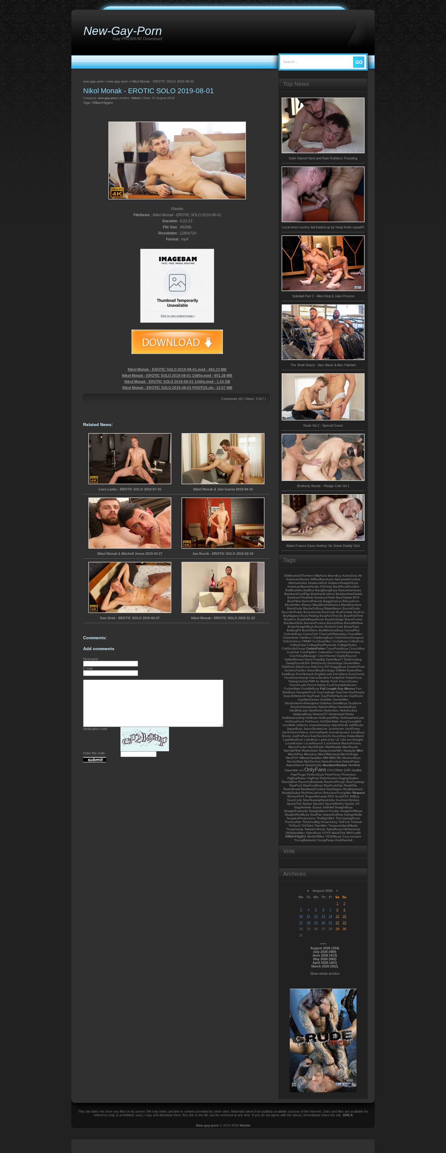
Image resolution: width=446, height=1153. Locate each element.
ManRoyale (350, 747)
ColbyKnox (356, 641)
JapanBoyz (294, 728)
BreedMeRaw (353, 623)
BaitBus (308, 590)
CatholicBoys (293, 634)
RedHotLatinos (311, 792)
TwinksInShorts (314, 829)
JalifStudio (356, 725)
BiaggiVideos (332, 601)
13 (323, 916)
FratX (334, 681)
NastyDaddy (313, 765)
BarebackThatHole (300, 597)
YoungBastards (305, 840)
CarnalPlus (352, 630)
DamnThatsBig (315, 659)
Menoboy (310, 754)
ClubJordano (292, 641)
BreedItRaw (335, 623)
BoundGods (351, 608)
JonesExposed (339, 732)
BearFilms (294, 601)
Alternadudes (297, 583)
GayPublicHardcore (334, 696)
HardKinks (316, 710)
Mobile (245, 1125)
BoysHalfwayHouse (310, 619)
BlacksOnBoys (313, 608)
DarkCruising (353, 659)
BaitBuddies (294, 590)
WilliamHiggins (102, 102)
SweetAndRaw (333, 814)
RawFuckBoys (313, 785)
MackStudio (316, 747)
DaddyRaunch (347, 655)
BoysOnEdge (334, 619)
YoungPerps (325, 840)
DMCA (348, 1115)
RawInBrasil (291, 789)
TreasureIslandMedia (343, 825)
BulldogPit (294, 630)
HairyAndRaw (327, 706)
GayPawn (313, 696)
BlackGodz (294, 608)
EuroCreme (356, 674)
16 (344, 916)
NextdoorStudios (335, 765)
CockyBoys (340, 641)
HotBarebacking (293, 717)
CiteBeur (305, 637)
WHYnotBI (353, 832)
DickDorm (288, 666)
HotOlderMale (329, 721)
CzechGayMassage (303, 655)
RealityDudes (291, 792)
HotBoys (311, 717)
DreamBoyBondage (321, 670)
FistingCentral (298, 681)
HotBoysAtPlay (328, 717)
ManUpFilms (292, 750)
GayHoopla (356, 692)
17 (301, 922)
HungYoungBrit (350, 721)
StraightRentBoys (297, 814)
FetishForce (354, 677)
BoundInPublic (292, 612)
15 (337, 916)
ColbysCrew (298, 644)
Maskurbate (310, 750)
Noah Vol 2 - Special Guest (323, 425)
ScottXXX (342, 796)
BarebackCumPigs (297, 593)
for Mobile (322, 681)
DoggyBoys (338, 666)
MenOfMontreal (329, 754)
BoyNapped (291, 615)
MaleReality (333, 747)
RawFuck (295, 785)
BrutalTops (351, 626)
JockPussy (352, 728)
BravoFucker (353, 619)
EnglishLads (323, 674)
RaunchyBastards (310, 781)
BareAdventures (349, 590)
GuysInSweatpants (303, 706)
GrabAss (325, 703)
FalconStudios (319, 677)
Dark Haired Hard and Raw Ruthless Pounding (323, 158)
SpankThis (294, 803)
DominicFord (355, 666)
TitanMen (320, 825)
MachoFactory (351, 743)
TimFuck (344, 822)
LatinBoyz (311, 739)
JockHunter (336, 728)
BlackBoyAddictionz (326, 604)
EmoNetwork (305, 674)
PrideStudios (329, 778)
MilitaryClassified (310, 757)
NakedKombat (332, 761)
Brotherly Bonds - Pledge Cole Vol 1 (323, 486)
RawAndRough (334, 781)
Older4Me (291, 770)
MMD (332, 757)
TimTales (307, 825)
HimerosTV (320, 714)
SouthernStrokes (347, 800)
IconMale (289, 725)
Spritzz (307, 803)
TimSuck (294, 825)
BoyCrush (328, 612)
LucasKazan (294, 743)
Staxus (317, 807)
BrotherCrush (334, 626)
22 (337, 922)
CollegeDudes (347, 644)
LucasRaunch (313, 743)
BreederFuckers (315, 623)
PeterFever (332, 774)
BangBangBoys (326, 590)
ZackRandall (343, 840)
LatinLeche (327, 739)
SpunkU (318, 803)
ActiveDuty (349, 575)
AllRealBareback (321, 579)
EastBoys (288, 674)
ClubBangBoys (323, 637)
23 (344, 922)
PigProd (313, 778)
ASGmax (326, 586)
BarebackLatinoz (323, 593)
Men (360, 750)
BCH (356, 597)
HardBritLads (298, 710)
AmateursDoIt (317, 583)
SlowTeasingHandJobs (319, 800)
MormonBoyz (352, 757)
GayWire (326, 699)
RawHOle (350, 785)
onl (301, 770)
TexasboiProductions (301, 818)
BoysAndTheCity (331, 615)
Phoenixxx (348, 774)
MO (339, 757)
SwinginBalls (353, 814)
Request (359, 792)
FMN (312, 681)
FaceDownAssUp (296, 677)
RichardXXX (295, 796)
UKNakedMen (295, 832)
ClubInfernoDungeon (349, 637)
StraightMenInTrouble (324, 811)
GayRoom (356, 696)
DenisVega (335, 663)
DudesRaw (354, 670)
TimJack (356, 822)
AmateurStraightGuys (343, 583)
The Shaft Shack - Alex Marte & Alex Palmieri (323, 365)
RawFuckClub (333, 785)
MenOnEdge (349, 754)
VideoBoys (313, 832)
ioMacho (302, 725)
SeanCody (294, 800)
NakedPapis (351, 761)
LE (338, 739)
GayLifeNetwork (294, 696)
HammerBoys (347, 706)
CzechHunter (327, 655)
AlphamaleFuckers (347, 579)
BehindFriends (312, 601)
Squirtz (349, 803)
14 (330, 916)
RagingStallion (349, 778)
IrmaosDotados (319, 725)
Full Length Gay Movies (337, 688)
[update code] (144, 750)
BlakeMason (333, 608)
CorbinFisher (315, 648)
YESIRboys (333, 836)
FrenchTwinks (316, 685)
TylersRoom (334, 829)
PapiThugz (298, 774)
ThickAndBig (311, 822)
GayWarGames (308, 699)
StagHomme (302, 807)
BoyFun (358, 612)
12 (316, 916)
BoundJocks (312, 612)
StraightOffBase (351, 811)
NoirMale (354, 765)
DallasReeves (294, 659)
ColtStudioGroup (293, 648)
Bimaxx (307, 604)
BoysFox (290, 619)
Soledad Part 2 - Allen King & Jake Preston (323, 296)
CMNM (306, 641)
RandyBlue (289, 781)
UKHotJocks (351, 829)
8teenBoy (334, 575)
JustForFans (300, 736)
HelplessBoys (302, 714)
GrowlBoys (340, 703)
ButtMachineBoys (331, 630)
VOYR (326, 832)
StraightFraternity (296, 811)
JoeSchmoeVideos (295, 732)
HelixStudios (348, 710)
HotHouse (312, 721)
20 (323, 922)
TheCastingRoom (348, 818)
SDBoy (354, 796)
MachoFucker (297, 747)
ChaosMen (355, 634)
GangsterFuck (306, 692)
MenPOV (292, 757)
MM (325, 757)
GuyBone (355, 703)
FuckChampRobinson (342, 685)
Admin (136, 98)
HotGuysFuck (294, 721)
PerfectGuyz (315, 774)
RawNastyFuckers (313, 789)
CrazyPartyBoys (337, 648)
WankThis (338, 832)
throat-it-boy (329, 822)
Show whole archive (325, 973)
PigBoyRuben (297, 778)
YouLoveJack (351, 836)
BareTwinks (344, 597)
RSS (331, 796)
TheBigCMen (325, 818)
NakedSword (295, 765)
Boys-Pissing (310, 615)
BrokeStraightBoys (301, 626)
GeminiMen (341, 699)
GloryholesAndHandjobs (302, 703)
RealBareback (353, 789)
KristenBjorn (355, 736)
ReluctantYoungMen (337, 792)
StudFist (316, 814)
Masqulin (349, 750)
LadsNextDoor (293, 739)
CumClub (292, 652)
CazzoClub (310, 634)
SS (357, 803)
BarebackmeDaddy (349, 593)
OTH (330, 770)
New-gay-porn (207, 1125)
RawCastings (355, 781)
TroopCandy (294, 829)
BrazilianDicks (293, 623)
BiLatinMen (293, 604)
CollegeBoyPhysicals (321, 644)
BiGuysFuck (351, 601)
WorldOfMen (315, 836)
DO (327, 666)
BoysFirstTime (353, 615)
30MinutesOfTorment (298, 575)
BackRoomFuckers (346, 586)
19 (316, 922)
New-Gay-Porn (122, 30)
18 (308, 922)
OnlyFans (315, 769)
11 (308, 916)
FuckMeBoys (310, 688)
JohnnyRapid (318, 732)
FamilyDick (337, 677)
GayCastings (326, 692)
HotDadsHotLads (352, 717)
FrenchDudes (348, 681)
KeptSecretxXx (320, 736)
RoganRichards (316, 796)
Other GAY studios (348, 770)
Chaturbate (291, 637)
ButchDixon (310, 630)
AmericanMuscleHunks (303, 586)
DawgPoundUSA (298, 663)
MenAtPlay (295, 754)
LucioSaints (332, 743)
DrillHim (341, 670)
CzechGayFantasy (347, 652)
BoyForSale (344, 612)
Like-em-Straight (351, 739)
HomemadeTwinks (341, 714)
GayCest (342, 692)
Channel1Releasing (332, 634)
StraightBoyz (344, 807)
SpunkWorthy (334, 803)
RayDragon (334, 789)
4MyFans (320, 575)
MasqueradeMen (331, 750)
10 (301, 916)
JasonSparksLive (315, 728)
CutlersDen (325, 652)
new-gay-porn (108, 98)
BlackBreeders (351, 604)
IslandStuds (339, 725)
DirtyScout (303, 666)
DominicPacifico (295, 670)
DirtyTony (317, 666)
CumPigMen (308, 652)
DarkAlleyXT (334, 659)
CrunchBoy (357, 648)
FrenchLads (297, 685)
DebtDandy (318, 663)
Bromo (319, 626)
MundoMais (295, 761)
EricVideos (340, 674)
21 (330, 922)
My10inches (312, 761)
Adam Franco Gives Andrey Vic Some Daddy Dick (323, 546)
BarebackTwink (324, 597)
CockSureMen (321, 641)
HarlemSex (331, 710)
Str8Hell (328, 807)
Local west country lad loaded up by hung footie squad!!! (323, 227)
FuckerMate (292, 688)
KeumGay (339, 736)
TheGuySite (293, 822)
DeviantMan (351, 663)
